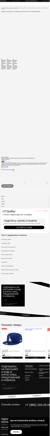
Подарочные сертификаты (29, 366)
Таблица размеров (9, 169)
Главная (3, 8)
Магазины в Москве (31, 369)
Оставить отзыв (24, 227)
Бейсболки (15, 8)
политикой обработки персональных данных (11, 304)
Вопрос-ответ (29, 372)
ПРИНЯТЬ (16, 432)
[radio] (13, 169)
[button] (22, 328)
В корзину (7, 186)
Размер (2, 169)
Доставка (28, 375)
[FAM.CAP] (6, 4)
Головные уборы (9, 8)
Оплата (27, 377)
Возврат (27, 380)
